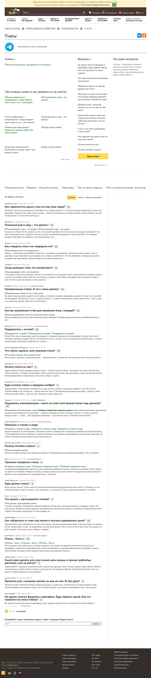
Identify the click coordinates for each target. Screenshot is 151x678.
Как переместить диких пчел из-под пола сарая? (93, 138)
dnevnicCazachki (11, 421)
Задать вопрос (93, 156)
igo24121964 (10, 578)
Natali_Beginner (11, 480)
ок (114, 5)
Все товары (96, 655)
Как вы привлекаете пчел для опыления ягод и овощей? (40, 310)
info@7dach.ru (13, 665)
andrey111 (9, 326)
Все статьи (65, 159)
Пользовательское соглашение (126, 655)
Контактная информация (123, 661)
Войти (141, 13)
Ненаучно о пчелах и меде (21, 425)
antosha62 (9, 535)
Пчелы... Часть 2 (15, 538)
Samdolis (8, 222)
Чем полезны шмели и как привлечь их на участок (36, 92)
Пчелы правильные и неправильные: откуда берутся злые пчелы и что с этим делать (19, 119)
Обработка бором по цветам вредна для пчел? (91, 87)
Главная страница (68, 655)
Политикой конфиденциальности (95, 5)
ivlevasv (8, 307)
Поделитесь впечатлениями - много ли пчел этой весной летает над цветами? (53, 403)
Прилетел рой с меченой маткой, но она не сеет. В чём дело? (92, 107)
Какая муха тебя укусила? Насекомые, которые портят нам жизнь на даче (20, 150)
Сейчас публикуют (69, 658)
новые (81, 197)
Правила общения (121, 652)
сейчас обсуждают (93, 197)
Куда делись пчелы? (17, 483)
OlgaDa (8, 286)
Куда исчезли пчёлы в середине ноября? (30, 385)
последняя (21, 611)
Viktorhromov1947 (12, 443)
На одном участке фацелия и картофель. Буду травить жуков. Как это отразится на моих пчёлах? (92, 68)
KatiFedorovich (11, 203)
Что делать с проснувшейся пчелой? (27, 499)
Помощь (65, 668)
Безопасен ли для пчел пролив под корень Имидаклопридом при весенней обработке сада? (92, 97)
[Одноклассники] (144, 35)
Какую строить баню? (51, 147)
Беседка (41, 400)
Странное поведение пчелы (22, 462)
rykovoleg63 (10, 593)
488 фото (19, 197)
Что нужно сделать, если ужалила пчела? (30, 350)
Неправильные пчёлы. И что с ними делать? (32, 289)
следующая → (26, 606)
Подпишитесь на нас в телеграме (32, 46)
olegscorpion (10, 557)
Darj (6, 496)
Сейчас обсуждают (69, 661)
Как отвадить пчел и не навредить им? (29, 246)
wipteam (8, 264)
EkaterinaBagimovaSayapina (16, 347)
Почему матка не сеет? (88, 144)
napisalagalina (11, 517)
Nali (6, 459)
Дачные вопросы (68, 665)
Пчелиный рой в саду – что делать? (27, 225)
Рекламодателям (120, 668)
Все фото (95, 658)
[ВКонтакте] (139, 35)
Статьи (9, 59)
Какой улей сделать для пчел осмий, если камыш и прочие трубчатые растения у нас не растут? (91, 119)
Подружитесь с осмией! (19, 329)
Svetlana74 (9, 363)
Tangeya (8, 400)
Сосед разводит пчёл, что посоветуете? (29, 267)
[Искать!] (84, 12)
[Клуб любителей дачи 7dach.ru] (13, 11)
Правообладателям (121, 665)
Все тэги (95, 668)
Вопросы (83, 59)
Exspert (8, 243)
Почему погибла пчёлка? (89, 149)
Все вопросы (100, 165)
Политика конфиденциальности (126, 658)
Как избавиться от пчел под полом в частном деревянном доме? (45, 520)
